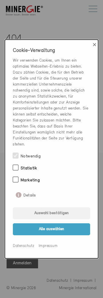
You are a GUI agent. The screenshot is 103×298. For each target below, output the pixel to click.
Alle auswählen (51, 229)
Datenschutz (24, 246)
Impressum (48, 246)
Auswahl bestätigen (51, 213)
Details (29, 194)
